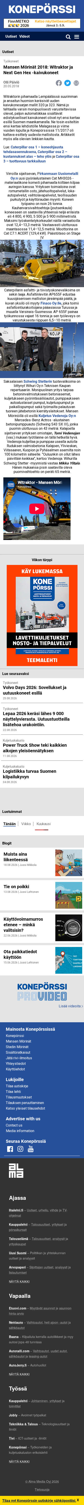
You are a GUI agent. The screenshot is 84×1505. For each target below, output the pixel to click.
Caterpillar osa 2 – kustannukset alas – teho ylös (35, 154)
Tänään (9, 823)
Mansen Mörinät (18, 1041)
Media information (20, 1131)
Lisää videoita (71, 1006)
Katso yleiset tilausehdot (25, 1108)
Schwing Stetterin (38, 381)
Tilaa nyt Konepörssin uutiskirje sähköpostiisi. (39, 1500)
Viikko (26, 824)
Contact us (14, 1125)
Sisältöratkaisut (18, 1052)
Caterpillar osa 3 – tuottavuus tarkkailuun (41, 158)
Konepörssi (15, 1036)
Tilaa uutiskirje (17, 1086)
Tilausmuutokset (19, 1097)
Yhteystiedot (16, 1063)
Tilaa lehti (13, 1092)
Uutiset (11, 36)
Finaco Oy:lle (51, 303)
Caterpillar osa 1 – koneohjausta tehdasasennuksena (33, 149)
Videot (24, 36)
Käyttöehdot (15, 1069)
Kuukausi (44, 824)
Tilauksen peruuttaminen (25, 1103)
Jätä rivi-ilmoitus (19, 1058)
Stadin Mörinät (17, 1047)
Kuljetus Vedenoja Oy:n (57, 415)
